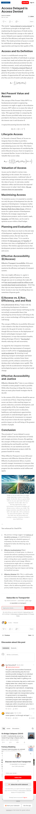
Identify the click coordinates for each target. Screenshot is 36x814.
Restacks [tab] (13, 648)
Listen (32, 16)
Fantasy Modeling (8, 747)
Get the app (27, 805)
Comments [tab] (6, 648)
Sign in (32, 2)
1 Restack (15, 622)
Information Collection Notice (19, 614)
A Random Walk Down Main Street (17, 207)
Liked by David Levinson (13, 667)
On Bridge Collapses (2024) (12, 734)
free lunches (25, 339)
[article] (18, 737)
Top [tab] (4, 728)
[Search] (33, 728)
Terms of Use (26, 612)
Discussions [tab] (15, 728)
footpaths (4, 219)
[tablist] (9, 648)
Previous (7, 635)
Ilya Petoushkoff (11, 665)
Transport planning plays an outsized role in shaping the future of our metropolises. (13, 750)
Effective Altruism (10, 574)
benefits (26, 241)
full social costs (15, 241)
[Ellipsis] (33, 664)
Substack (9, 810)
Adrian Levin (10, 713)
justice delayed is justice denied (21, 26)
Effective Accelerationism (12, 550)
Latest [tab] (8, 728)
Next (29, 635)
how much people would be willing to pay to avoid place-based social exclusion (17, 283)
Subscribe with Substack (19, 784)
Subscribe (25, 2)
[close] (30, 753)
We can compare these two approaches (16, 188)
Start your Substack (13, 805)
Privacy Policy (21, 792)
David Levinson (5, 15)
